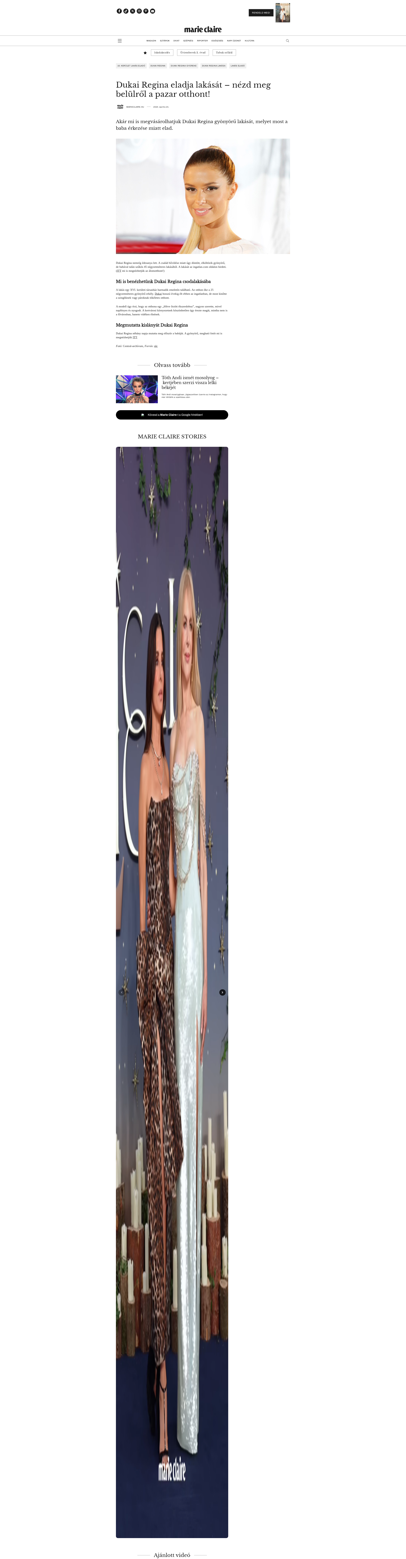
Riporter (202, 41)
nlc (156, 346)
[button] (172, 992)
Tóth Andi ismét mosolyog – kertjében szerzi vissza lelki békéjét (190, 382)
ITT (119, 270)
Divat (177, 41)
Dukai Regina (158, 66)
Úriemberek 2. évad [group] (193, 52)
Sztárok (165, 41)
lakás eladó (238, 66)
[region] (172, 992)
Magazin (151, 41)
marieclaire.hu (135, 107)
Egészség (217, 41)
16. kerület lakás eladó (131, 66)
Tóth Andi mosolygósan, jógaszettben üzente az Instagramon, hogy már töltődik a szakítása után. (194, 395)
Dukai (158, 293)
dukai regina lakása (214, 66)
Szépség (188, 41)
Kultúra (249, 41)
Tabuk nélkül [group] (224, 52)
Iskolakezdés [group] (162, 52)
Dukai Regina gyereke (183, 66)
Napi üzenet (234, 41)
